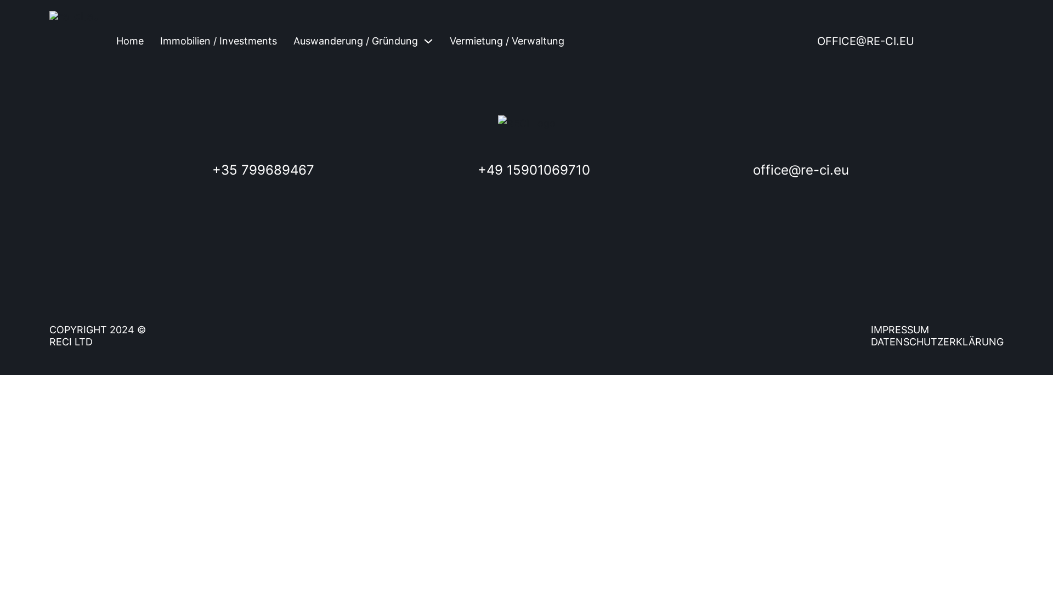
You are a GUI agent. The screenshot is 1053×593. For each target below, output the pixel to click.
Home (130, 41)
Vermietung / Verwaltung (507, 41)
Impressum (900, 329)
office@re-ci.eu (865, 41)
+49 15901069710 (534, 170)
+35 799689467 (263, 170)
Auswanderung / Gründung (355, 41)
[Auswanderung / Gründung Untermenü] (428, 41)
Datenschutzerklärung (937, 342)
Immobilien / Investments (218, 41)
